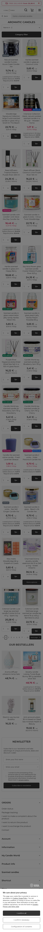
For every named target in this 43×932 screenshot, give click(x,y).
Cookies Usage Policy (20, 898)
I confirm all (21, 913)
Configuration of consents (21, 927)
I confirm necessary (21, 920)
